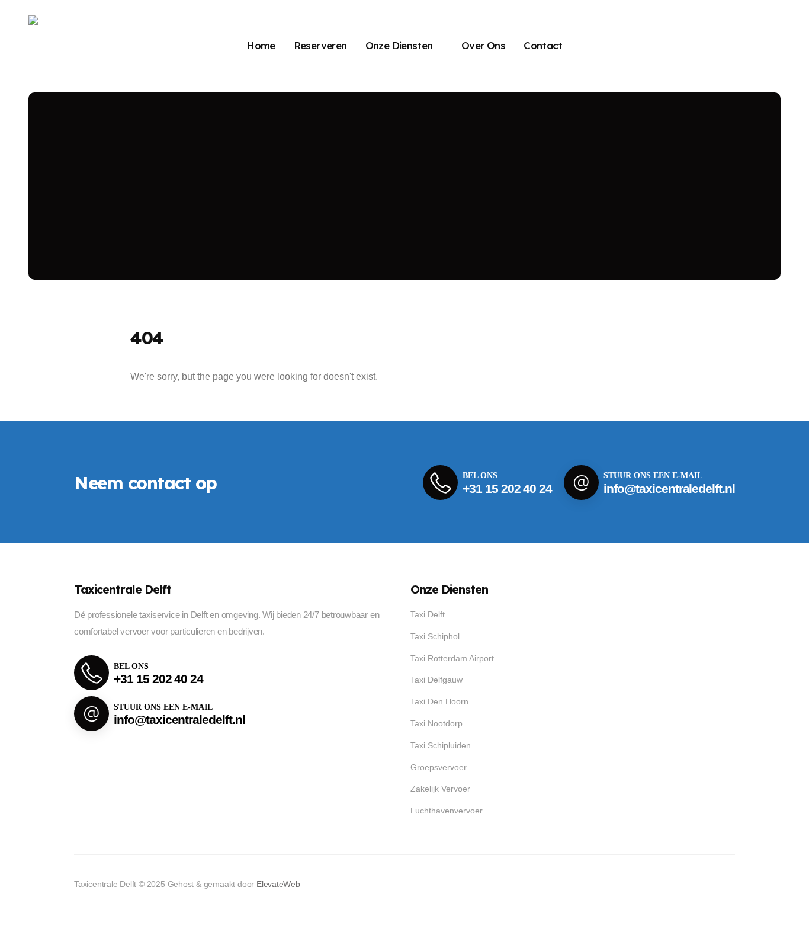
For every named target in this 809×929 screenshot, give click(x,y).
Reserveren (320, 45)
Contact (543, 45)
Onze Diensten (399, 45)
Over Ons (483, 45)
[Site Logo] (67, 45)
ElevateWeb (278, 884)
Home (260, 45)
